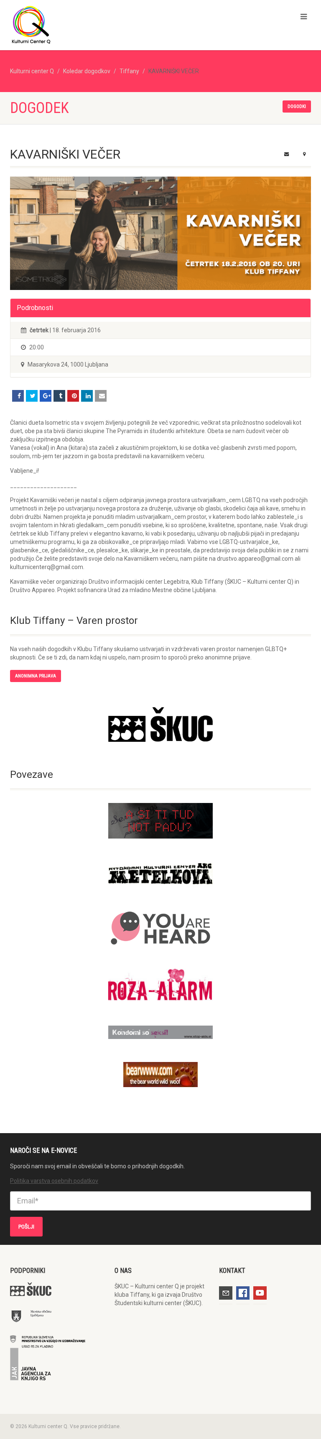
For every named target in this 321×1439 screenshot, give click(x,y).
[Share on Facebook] (18, 396)
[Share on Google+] (45, 396)
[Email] (101, 396)
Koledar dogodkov (86, 71)
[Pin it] (73, 396)
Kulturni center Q (32, 71)
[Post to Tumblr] (59, 396)
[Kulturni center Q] (82, 24)
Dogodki (297, 106)
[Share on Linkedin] (87, 396)
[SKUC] (160, 724)
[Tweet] (32, 396)
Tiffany (129, 71)
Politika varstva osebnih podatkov (54, 1180)
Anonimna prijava (35, 676)
